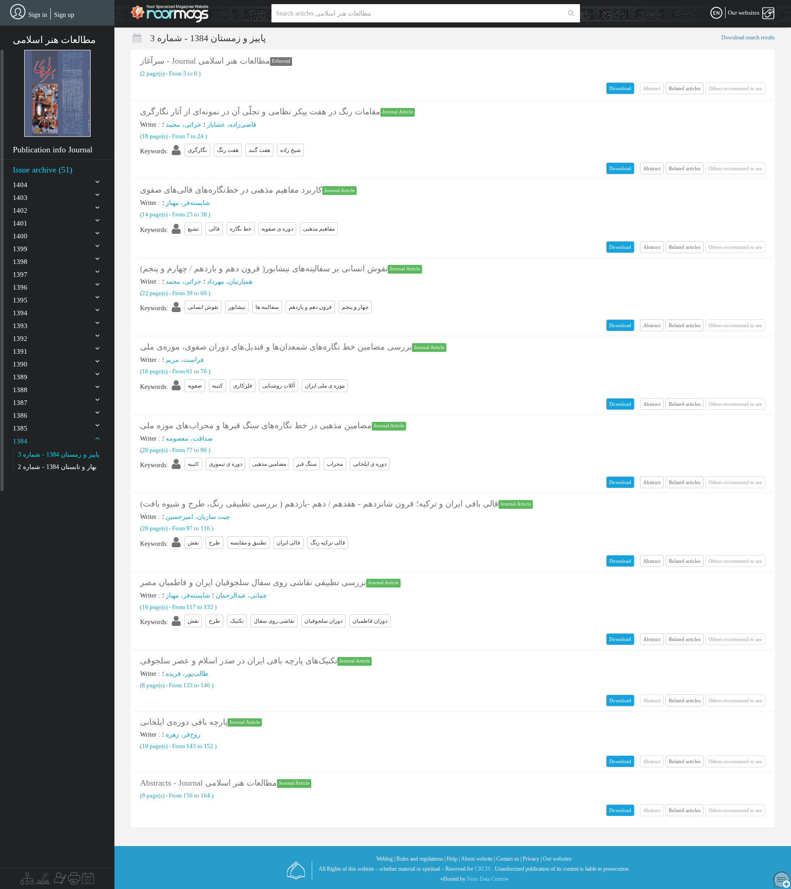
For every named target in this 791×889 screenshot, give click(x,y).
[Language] (716, 13)
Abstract (652, 168)
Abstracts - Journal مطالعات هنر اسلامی (208, 782)
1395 (20, 300)
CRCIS (483, 869)
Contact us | (508, 859)
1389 (20, 377)
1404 (20, 185)
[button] (57, 93)
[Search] (571, 13)
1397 (20, 274)
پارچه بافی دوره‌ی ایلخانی (184, 722)
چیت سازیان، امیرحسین (198, 516)
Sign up (64, 14)
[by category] (27, 881)
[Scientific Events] (88, 881)
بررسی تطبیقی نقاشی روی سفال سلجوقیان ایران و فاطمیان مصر (253, 582)
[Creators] (59, 881)
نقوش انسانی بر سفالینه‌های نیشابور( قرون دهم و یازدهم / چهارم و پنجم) (264, 268)
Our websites (557, 859)
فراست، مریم (185, 359)
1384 (20, 441)
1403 (20, 197)
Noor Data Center (486, 879)
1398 (20, 261)
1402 (20, 210)
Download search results (748, 37)
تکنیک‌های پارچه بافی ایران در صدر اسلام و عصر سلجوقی (238, 660)
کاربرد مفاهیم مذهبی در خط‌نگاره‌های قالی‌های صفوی (231, 189)
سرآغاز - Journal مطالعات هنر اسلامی (205, 60)
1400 (20, 236)
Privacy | (532, 859)
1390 (20, 364)
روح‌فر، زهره (183, 734)
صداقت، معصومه (189, 438)
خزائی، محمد (183, 124)
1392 (20, 338)
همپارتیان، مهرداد (229, 281)
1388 (20, 389)
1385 (20, 428)
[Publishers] (74, 881)
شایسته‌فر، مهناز (188, 202)
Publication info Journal (52, 149)
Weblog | (385, 859)
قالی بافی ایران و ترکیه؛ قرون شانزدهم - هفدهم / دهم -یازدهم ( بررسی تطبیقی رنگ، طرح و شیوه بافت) (319, 503)
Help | (453, 859)
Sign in (37, 14)
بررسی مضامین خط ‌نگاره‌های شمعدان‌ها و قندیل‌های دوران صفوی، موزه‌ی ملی (276, 346)
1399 (20, 249)
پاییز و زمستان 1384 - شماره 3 (58, 454)
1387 (20, 402)
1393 (20, 325)
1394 (20, 313)
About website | (478, 859)
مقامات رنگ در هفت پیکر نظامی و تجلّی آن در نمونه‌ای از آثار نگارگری (260, 111)
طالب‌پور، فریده (187, 673)
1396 (20, 287)
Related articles (684, 88)
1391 (20, 351)
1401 (20, 223)
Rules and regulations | (420, 859)
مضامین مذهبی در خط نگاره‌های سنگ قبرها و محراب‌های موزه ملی (256, 425)
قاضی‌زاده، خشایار (231, 124)
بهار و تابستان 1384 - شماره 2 (57, 466)
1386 (20, 415)
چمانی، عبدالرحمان (241, 595)
